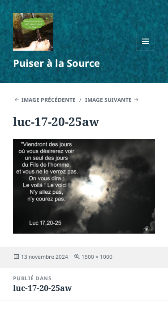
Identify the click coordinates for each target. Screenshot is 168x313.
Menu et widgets (146, 50)
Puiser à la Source (56, 63)
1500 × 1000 (97, 257)
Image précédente (49, 100)
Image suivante (108, 100)
